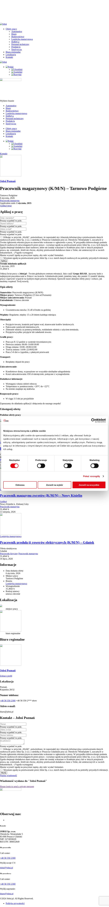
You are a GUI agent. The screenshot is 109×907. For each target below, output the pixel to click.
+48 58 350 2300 (7, 700)
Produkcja (15, 47)
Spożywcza (16, 49)
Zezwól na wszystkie (89, 485)
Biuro (13, 34)
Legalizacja (11, 54)
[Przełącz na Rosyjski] (16, 74)
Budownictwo (17, 36)
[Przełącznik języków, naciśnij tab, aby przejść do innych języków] (9, 67)
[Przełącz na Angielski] (16, 72)
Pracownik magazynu (9, 200)
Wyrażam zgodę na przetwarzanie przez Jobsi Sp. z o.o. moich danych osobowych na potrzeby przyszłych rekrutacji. (55, 258)
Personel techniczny (20, 44)
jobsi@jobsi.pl (6, 867)
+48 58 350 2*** (26, 700)
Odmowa (19, 485)
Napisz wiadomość (8, 775)
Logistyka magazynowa (22, 39)
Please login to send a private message (17, 786)
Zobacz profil (6, 676)
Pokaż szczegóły (91, 476)
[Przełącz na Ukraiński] (16, 69)
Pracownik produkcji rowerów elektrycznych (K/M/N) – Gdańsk (47, 542)
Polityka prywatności (15, 903)
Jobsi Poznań (8, 181)
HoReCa (15, 42)
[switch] (41, 465)
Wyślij (3, 773)
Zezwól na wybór (54, 485)
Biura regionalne (13, 52)
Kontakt (9, 57)
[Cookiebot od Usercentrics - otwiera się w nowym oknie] (93, 420)
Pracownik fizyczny (9, 553)
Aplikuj (4, 261)
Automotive (16, 31)
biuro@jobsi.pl (6, 893)
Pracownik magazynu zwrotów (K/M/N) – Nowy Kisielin (41, 495)
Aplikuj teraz (6, 205)
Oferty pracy (11, 29)
